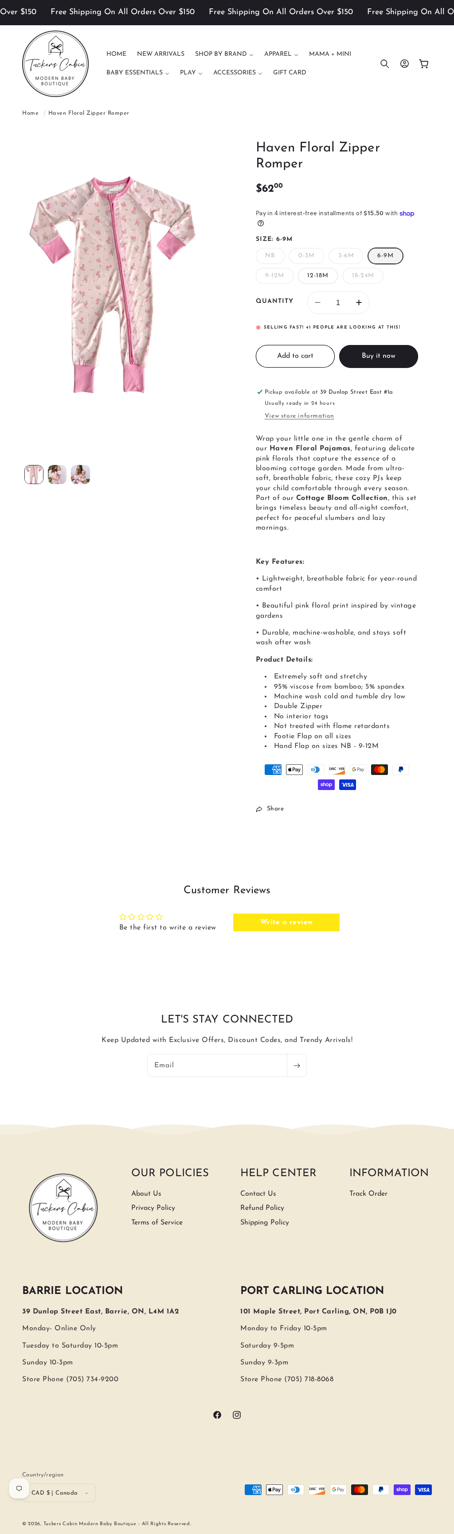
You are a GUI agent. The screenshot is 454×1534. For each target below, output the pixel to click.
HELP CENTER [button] (278, 1173)
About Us (146, 1193)
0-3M (311, 258)
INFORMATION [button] (389, 1173)
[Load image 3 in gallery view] (80, 474)
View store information (299, 416)
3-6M (351, 258)
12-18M (318, 275)
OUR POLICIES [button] (170, 1173)
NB (275, 258)
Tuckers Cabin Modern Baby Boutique (90, 1524)
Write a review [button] (286, 922)
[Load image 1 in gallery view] (33, 474)
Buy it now (378, 356)
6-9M (385, 255)
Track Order (368, 1193)
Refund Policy (262, 1208)
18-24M (368, 278)
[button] (224, 54)
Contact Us (258, 1193)
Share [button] (275, 809)
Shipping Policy (264, 1222)
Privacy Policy (153, 1208)
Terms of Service (157, 1222)
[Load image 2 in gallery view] (57, 474)
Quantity (275, 301)
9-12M (279, 278)
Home (30, 113)
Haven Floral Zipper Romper (88, 113)
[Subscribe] (296, 1065)
